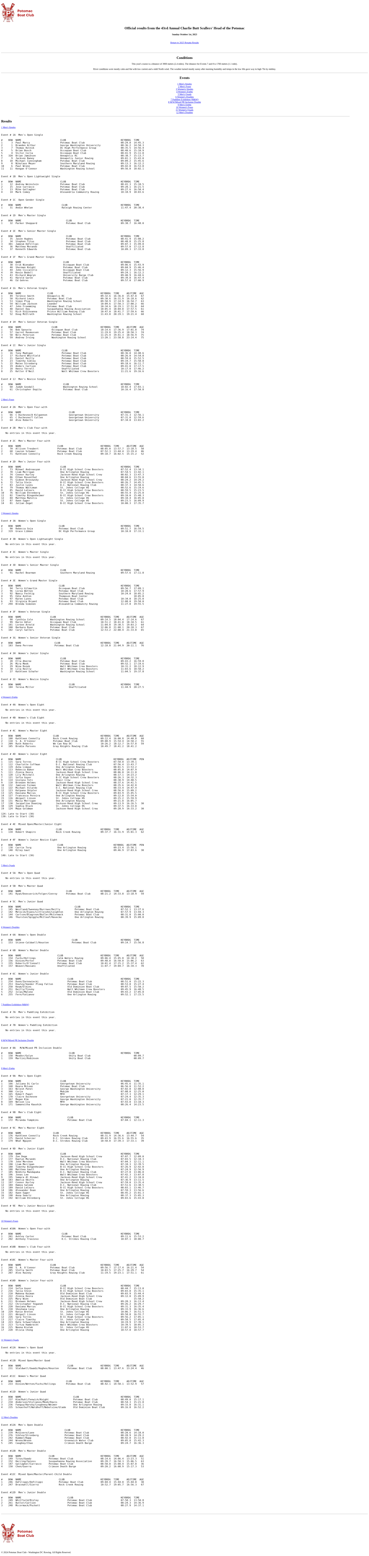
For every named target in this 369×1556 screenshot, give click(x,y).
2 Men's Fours (184, 86)
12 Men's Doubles (184, 112)
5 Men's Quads (184, 94)
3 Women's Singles (184, 89)
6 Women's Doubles (184, 97)
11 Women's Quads (184, 110)
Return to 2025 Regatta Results (184, 42)
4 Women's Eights (184, 91)
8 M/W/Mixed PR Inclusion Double (184, 102)
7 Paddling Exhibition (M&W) (184, 99)
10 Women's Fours (184, 107)
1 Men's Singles (184, 84)
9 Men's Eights (184, 104)
